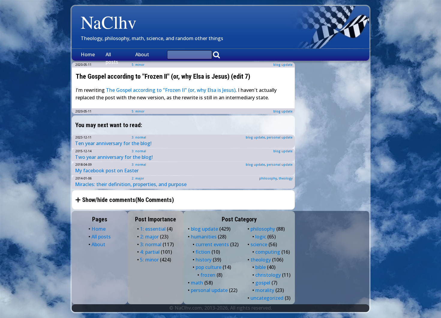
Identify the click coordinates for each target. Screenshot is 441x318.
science (258, 244)
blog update (282, 65)
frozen (207, 275)
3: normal (139, 137)
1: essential (153, 229)
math (197, 282)
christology (268, 275)
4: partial (150, 252)
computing (267, 252)
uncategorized (267, 298)
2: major (138, 178)
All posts (112, 58)
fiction (203, 252)
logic (260, 236)
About (142, 54)
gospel (262, 282)
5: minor (138, 111)
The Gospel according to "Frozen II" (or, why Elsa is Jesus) (171, 90)
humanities (204, 236)
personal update (279, 137)
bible (260, 267)
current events (212, 244)
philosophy (268, 178)
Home (88, 54)
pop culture (208, 267)
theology (285, 178)
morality (264, 290)
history (204, 259)
